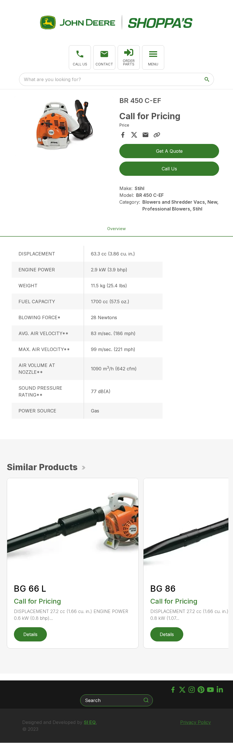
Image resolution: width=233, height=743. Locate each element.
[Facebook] (172, 689)
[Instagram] (191, 689)
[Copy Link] (156, 134)
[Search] (146, 700)
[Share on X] (134, 134)
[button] (80, 57)
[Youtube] (210, 689)
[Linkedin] (219, 689)
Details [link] (30, 634)
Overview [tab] (116, 228)
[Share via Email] (145, 134)
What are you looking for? (52, 79)
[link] (129, 57)
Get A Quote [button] (169, 151)
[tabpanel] (64, 127)
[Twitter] (182, 689)
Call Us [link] (169, 169)
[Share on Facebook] (122, 134)
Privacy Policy (195, 722)
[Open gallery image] (64, 126)
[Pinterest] (201, 689)
